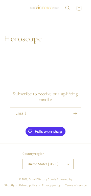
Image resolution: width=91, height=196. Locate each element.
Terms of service (75, 185)
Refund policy (28, 185)
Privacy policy (51, 185)
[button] (10, 8)
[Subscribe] (75, 113)
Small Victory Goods (42, 179)
